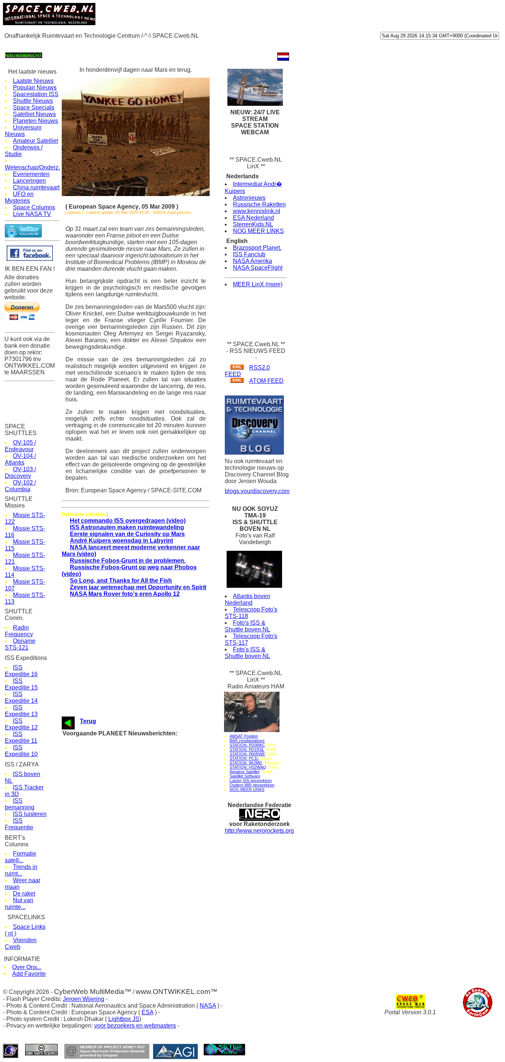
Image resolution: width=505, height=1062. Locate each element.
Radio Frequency (19, 630)
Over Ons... (26, 967)
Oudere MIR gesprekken (252, 785)
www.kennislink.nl (256, 211)
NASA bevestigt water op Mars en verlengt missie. (155, 797)
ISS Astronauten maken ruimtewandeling (127, 527)
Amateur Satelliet (35, 141)
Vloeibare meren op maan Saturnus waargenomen (154, 804)
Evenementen (31, 174)
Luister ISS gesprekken (251, 780)
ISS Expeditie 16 (21, 670)
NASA (208, 1005)
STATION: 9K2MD (246, 763)
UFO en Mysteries (19, 197)
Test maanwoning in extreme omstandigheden (150, 874)
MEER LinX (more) (257, 284)
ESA (147, 1012)
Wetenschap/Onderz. (32, 167)
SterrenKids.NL (253, 224)
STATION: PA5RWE (247, 754)
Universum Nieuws (23, 130)
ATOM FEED (266, 381)
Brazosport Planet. (257, 248)
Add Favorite (29, 974)
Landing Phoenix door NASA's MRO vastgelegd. (152, 825)
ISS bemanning (19, 804)
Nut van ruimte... (19, 903)
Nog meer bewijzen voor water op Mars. (143, 910)
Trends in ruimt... (21, 870)
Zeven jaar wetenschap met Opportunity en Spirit (138, 587)
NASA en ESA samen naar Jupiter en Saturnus (151, 741)
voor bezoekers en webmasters (135, 1025)
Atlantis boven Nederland (247, 599)
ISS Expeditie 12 (21, 724)
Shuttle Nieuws (33, 101)
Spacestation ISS (35, 94)
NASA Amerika (252, 261)
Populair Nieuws (35, 87)
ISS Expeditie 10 (21, 750)
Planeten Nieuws (35, 121)
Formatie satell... (20, 856)
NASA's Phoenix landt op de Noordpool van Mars (153, 832)
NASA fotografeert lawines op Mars (138, 846)
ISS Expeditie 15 (21, 684)
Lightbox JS (123, 1019)
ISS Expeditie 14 (21, 697)
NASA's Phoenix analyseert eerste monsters (148, 811)
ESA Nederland (253, 218)
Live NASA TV (32, 214)
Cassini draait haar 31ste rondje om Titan (145, 917)
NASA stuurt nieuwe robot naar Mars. (140, 790)
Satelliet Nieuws (34, 114)
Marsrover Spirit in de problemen (135, 755)
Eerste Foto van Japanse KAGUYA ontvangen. (151, 881)
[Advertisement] (137, 45)
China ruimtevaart (36, 187)
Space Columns (34, 207)
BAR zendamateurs (247, 740)
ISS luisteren (30, 814)
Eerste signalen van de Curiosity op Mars (127, 534)
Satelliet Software (245, 776)
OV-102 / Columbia (20, 485)
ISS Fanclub (249, 254)
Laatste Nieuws (33, 81)
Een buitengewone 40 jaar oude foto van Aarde (150, 769)
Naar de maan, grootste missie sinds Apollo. (148, 896)
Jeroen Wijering (83, 999)
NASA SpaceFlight (257, 267)
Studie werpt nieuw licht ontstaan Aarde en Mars (152, 867)
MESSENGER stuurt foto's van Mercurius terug (152, 776)
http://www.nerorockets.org (259, 830)
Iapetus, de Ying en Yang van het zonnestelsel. (151, 888)
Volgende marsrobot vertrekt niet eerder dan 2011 (153, 762)
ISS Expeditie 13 (21, 710)
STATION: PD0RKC (247, 745)
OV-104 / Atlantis (20, 459)
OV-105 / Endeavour (20, 445)
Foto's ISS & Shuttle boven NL (247, 626)
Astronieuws (249, 198)
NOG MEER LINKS (258, 231)
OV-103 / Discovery (20, 472)
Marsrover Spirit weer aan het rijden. (139, 748)
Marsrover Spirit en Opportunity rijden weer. (147, 903)
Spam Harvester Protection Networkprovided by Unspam (112, 1053)
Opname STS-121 (20, 644)
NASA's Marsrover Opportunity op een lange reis (153, 783)
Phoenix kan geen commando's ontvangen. (147, 818)
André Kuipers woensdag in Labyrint (121, 540)
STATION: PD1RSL (247, 749)
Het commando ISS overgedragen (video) (128, 520)
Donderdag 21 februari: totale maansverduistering (153, 860)
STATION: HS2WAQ (248, 767)
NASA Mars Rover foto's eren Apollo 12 (125, 594)
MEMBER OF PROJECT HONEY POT (112, 1047)
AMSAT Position (244, 736)
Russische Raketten (259, 204)
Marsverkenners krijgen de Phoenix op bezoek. (151, 853)
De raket (24, 893)
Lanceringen (29, 181)
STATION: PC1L (244, 758)
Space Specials (33, 107)
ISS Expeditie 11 (21, 737)
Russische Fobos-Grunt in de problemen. (128, 560)
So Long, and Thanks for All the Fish (121, 580)
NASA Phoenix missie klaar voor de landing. (148, 839)
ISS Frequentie (19, 823)
